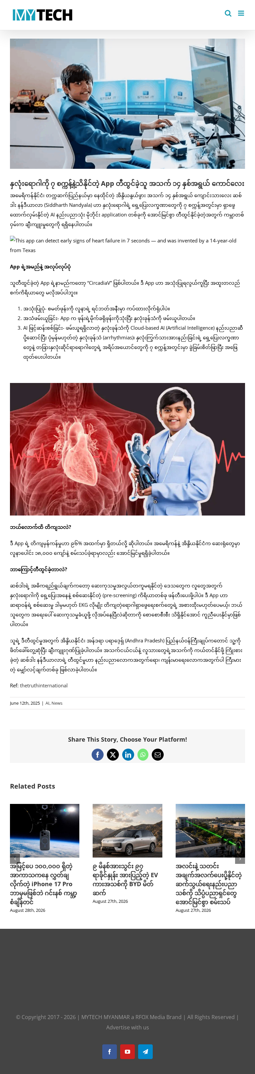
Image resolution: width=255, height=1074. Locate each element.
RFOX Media (150, 1017)
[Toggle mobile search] (228, 13)
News (56, 703)
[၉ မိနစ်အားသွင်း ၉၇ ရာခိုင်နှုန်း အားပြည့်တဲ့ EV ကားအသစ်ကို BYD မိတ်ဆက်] (127, 807)
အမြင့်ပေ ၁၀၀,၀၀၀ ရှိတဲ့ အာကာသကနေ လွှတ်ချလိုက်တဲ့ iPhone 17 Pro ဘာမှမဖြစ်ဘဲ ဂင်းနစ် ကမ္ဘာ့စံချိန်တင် (43, 884)
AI (47, 703)
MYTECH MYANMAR (105, 1017)
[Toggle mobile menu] (241, 13)
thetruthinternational (44, 685)
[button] (15, 859)
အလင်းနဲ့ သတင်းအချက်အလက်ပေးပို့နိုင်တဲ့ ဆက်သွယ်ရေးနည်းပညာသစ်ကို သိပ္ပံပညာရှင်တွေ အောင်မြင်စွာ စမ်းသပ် (209, 884)
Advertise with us (127, 1027)
